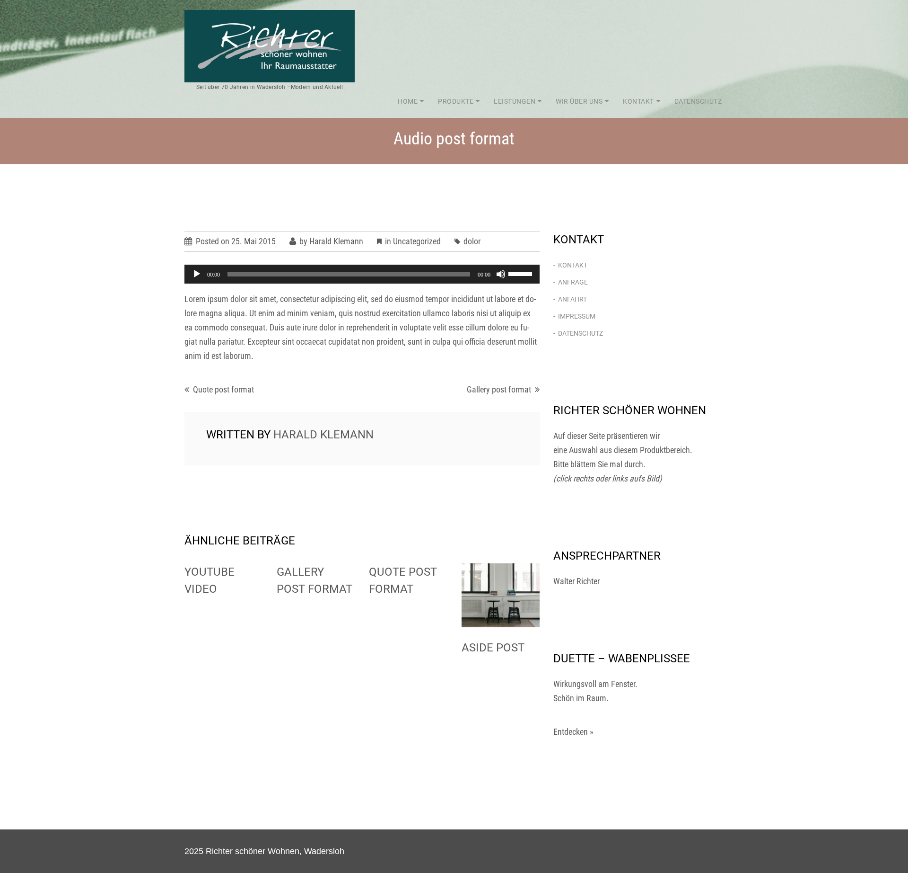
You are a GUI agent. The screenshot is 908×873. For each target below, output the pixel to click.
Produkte (455, 101)
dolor (471, 241)
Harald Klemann (336, 241)
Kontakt (638, 101)
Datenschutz (698, 101)
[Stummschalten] (501, 274)
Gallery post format (499, 389)
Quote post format (223, 389)
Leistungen (514, 101)
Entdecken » (573, 732)
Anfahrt (572, 299)
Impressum (576, 316)
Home (408, 101)
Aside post (493, 647)
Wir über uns (579, 101)
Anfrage (573, 282)
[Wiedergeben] (196, 274)
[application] (362, 274)
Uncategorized (417, 241)
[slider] (521, 273)
